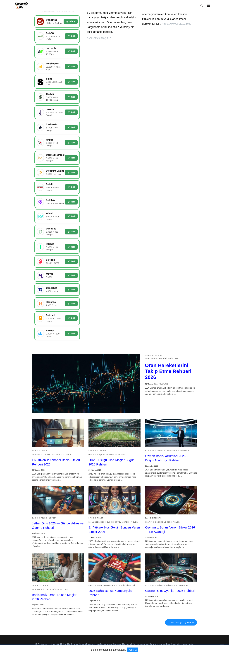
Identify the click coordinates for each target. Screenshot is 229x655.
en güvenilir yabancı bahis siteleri (52, 454)
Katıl (73, 36)
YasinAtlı (164, 384)
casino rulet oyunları (176, 585)
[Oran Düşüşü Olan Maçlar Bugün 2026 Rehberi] (114, 433)
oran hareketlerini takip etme (162, 358)
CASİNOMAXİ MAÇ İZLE (99, 38)
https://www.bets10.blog (176, 23)
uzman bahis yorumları (177, 450)
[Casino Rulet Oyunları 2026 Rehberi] (171, 567)
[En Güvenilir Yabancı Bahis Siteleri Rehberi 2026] (58, 433)
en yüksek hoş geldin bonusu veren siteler (113, 522)
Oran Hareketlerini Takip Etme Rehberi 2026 (168, 371)
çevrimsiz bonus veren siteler (162, 522)
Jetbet (53, 518)
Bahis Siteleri (40, 450)
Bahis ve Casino (153, 356)
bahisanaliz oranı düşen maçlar (50, 589)
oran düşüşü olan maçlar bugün (106, 454)
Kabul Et (133, 650)
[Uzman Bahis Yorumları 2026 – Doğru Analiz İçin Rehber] (171, 433)
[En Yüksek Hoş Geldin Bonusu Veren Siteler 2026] (114, 500)
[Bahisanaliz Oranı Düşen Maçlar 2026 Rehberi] (58, 567)
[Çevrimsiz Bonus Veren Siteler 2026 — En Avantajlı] (171, 500)
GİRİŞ (72, 21)
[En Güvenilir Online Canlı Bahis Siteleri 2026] (21, 6)
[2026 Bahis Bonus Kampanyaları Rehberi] (114, 567)
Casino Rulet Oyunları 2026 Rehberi (170, 590)
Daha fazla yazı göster (180, 622)
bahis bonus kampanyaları (103, 585)
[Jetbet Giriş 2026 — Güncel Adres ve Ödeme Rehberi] (58, 500)
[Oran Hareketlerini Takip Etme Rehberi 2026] (86, 383)
